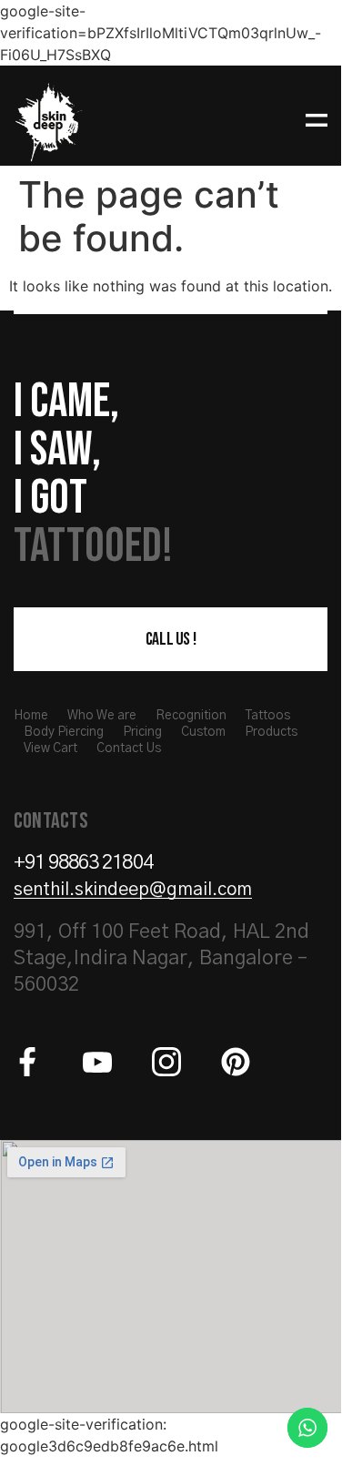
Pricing (142, 732)
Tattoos (268, 715)
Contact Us (128, 748)
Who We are (101, 715)
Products (271, 732)
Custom (203, 732)
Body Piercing (64, 732)
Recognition (191, 715)
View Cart (50, 748)
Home (31, 715)
